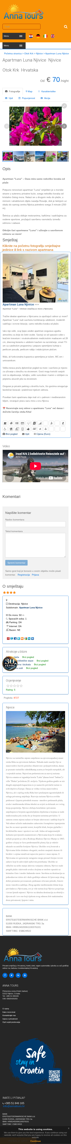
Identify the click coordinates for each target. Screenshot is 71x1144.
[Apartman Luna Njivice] (35, 278)
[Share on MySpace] (32, 638)
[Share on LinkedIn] (29, 638)
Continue (35, 1141)
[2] (7, 592)
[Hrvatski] (31, 35)
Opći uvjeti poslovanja (11, 1022)
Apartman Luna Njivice (30, 607)
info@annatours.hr (14, 1106)
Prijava (35, 574)
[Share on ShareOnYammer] (12, 638)
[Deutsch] (38, 35)
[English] (53, 35)
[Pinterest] (8, 638)
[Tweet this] (18, 638)
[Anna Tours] (23, 11)
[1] (4, 592)
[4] (14, 592)
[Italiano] (45, 35)
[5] (21, 685)
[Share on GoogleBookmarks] (25, 638)
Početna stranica (13, 53)
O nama (5, 1009)
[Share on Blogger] (22, 638)
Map (30, 91)
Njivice (39, 53)
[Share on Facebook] (15, 638)
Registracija (24, 574)
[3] (11, 592)
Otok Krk (28, 53)
